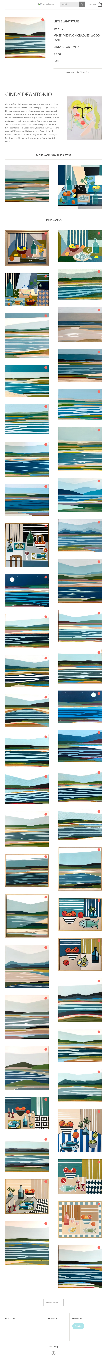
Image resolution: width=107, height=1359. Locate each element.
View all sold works (53, 1302)
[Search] (82, 4)
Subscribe (91, 5)
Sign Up (78, 1326)
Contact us (84, 72)
